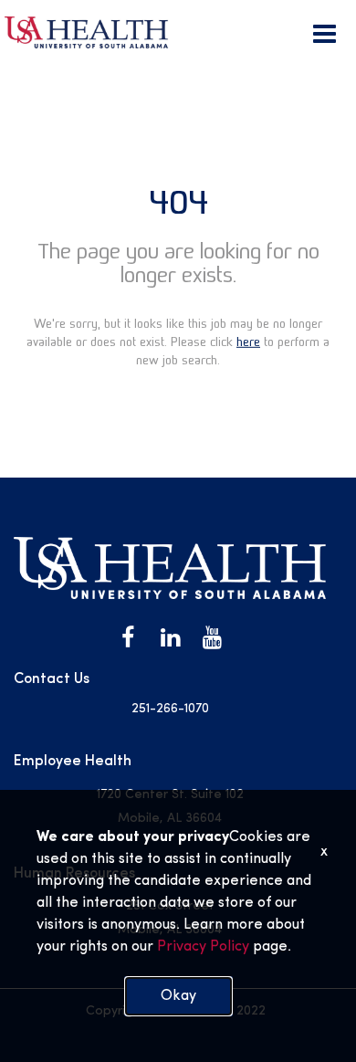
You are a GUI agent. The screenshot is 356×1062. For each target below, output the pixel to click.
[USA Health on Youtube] (211, 638)
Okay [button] (178, 996)
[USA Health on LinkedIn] (169, 638)
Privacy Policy (201, 947)
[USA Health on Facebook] (127, 638)
